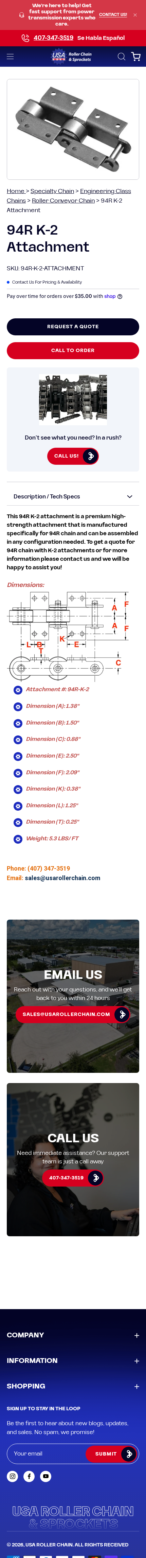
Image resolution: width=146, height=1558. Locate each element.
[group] (73, 15)
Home (16, 191)
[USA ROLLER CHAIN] (73, 56)
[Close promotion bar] (135, 14)
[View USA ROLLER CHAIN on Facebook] (29, 1476)
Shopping (26, 1386)
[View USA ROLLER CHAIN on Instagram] (12, 1476)
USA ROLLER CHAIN (49, 1545)
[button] (121, 56)
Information (32, 1361)
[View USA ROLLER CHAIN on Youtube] (45, 1476)
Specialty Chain (52, 191)
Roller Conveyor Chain (63, 200)
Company (25, 1335)
